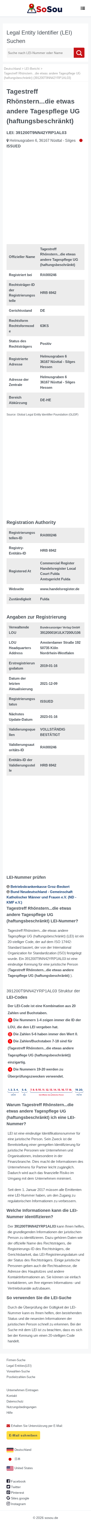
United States (23, 1468)
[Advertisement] (45, 197)
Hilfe (10, 1412)
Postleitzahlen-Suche (21, 1377)
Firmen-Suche (16, 1360)
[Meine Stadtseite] (45, 8)
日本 (17, 1459)
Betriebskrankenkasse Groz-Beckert (40, 887)
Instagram (18, 1504)
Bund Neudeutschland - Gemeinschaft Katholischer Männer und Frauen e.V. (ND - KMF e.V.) (41, 897)
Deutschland (22, 1450)
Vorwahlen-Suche (18, 1371)
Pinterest (17, 1492)
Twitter (15, 1487)
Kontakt (12, 1396)
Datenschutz (15, 1401)
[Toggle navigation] (82, 8)
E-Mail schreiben (23, 1435)
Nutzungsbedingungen (21, 1407)
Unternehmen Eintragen (22, 1390)
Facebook (18, 1481)
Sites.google (19, 1498)
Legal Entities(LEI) (19, 1365)
